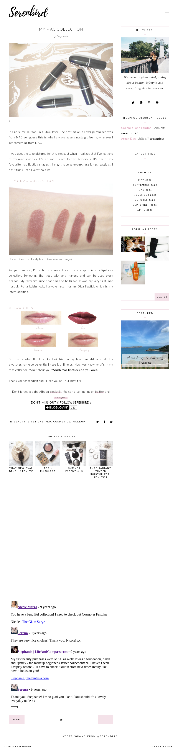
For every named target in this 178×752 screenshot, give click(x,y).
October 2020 (145, 200)
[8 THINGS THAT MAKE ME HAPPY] (133, 251)
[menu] (167, 11)
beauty (20, 421)
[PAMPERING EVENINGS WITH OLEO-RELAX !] (133, 283)
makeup (79, 421)
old (106, 719)
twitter (99, 391)
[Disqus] (61, 542)
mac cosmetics (58, 421)
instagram (60, 397)
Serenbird (23, 746)
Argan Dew (129, 138)
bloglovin (55, 391)
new (16, 719)
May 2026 (145, 180)
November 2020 (145, 195)
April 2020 (145, 210)
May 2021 (145, 190)
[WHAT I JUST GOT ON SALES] (157, 259)
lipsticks (36, 421)
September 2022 (145, 185)
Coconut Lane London (136, 128)
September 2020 (145, 205)
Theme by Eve (162, 746)
